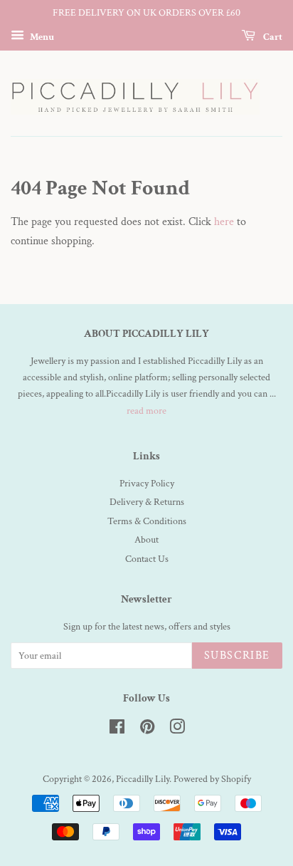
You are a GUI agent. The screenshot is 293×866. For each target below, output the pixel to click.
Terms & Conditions (146, 521)
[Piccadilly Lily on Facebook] (117, 730)
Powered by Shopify (212, 779)
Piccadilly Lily (142, 779)
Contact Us (147, 559)
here (224, 221)
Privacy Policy (146, 483)
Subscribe (237, 655)
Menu (41, 36)
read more (146, 411)
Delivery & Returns (147, 502)
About (146, 539)
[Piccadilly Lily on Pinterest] (147, 730)
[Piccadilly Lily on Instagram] (177, 730)
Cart (271, 36)
